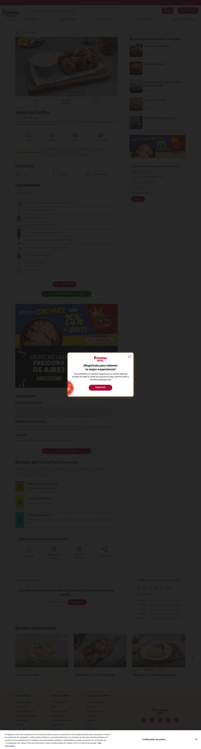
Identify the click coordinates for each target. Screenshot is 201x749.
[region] (100, 739)
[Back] (129, 357)
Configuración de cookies (153, 739)
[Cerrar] (196, 739)
